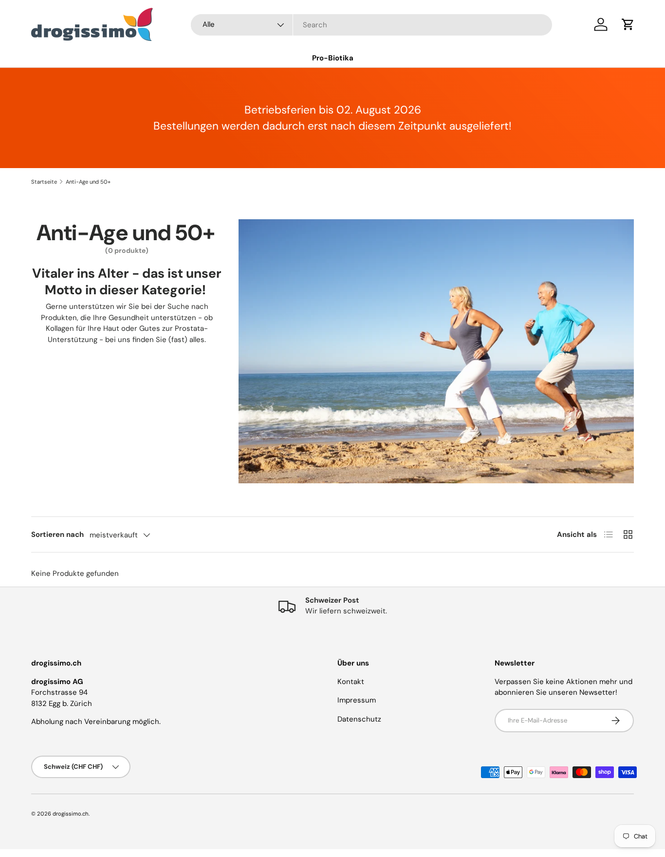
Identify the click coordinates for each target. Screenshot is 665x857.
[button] (628, 24)
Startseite (44, 182)
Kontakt (350, 681)
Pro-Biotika (332, 58)
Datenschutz (359, 719)
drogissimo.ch (71, 813)
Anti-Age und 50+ (88, 182)
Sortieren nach (57, 534)
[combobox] (372, 25)
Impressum (356, 700)
